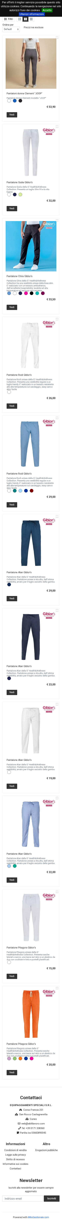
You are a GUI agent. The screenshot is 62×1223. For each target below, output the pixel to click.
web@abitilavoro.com (33, 1123)
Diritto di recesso (15, 1159)
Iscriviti (51, 1198)
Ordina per (8, 24)
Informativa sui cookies (15, 1163)
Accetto (47, 10)
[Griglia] (20, 19)
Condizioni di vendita (15, 1150)
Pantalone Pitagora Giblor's (21, 947)
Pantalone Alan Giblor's (19, 572)
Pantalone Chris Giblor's (19, 276)
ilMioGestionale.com (38, 1217)
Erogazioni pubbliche (46, 1150)
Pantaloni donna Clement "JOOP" (24, 93)
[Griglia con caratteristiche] (25, 19)
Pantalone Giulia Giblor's (20, 182)
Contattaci (15, 1168)
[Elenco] (31, 19)
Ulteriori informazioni (32, 14)
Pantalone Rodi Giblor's (19, 374)
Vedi (11, 114)
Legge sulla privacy (15, 1154)
